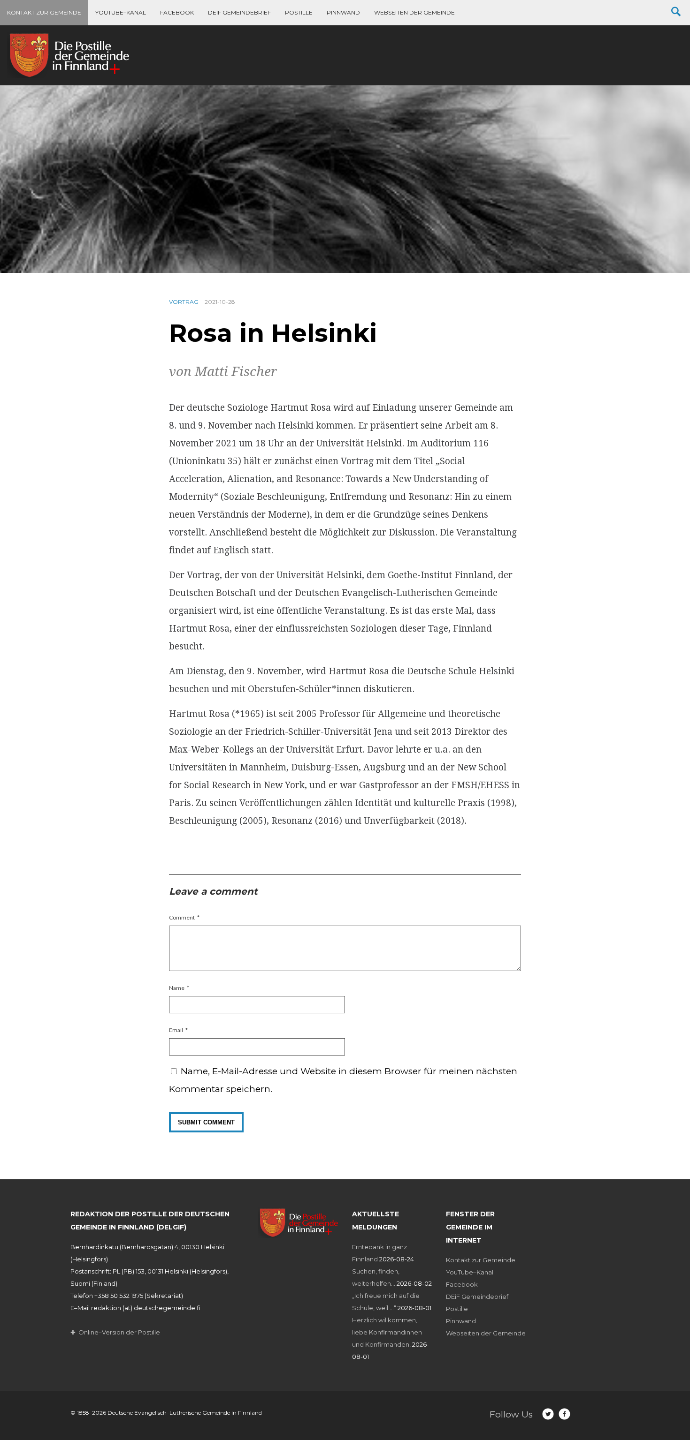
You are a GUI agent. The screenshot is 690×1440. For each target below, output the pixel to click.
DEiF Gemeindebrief (239, 12)
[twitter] (548, 1414)
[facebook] (564, 1414)
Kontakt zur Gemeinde (44, 12)
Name (176, 987)
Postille (299, 12)
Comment (182, 917)
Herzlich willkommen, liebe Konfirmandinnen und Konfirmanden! (387, 1332)
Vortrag (184, 301)
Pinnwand (343, 12)
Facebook (177, 12)
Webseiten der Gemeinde (414, 12)
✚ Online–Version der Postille (115, 1332)
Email (176, 1029)
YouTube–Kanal (120, 12)
